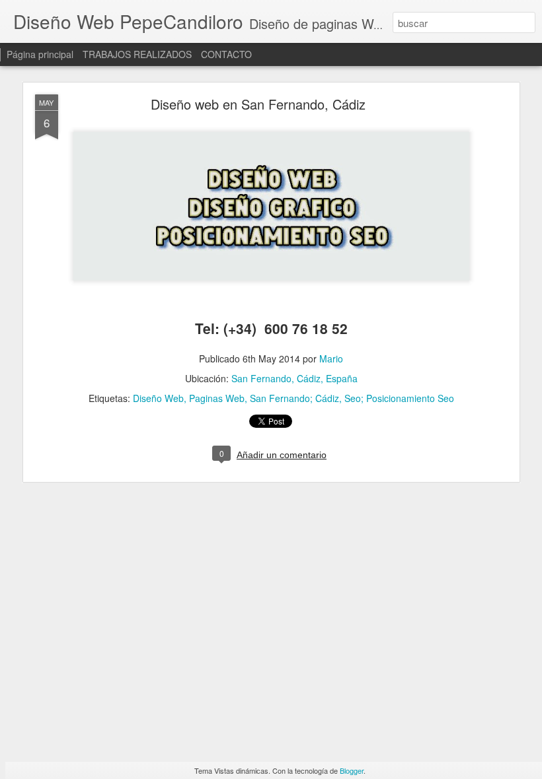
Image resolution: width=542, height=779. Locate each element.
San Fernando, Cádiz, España (294, 378)
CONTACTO (226, 54)
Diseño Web (158, 398)
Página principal (40, 54)
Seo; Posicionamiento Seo (399, 398)
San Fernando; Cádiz (294, 398)
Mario (331, 358)
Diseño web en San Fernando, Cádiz (258, 104)
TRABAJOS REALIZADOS (137, 54)
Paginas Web (217, 398)
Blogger (352, 770)
